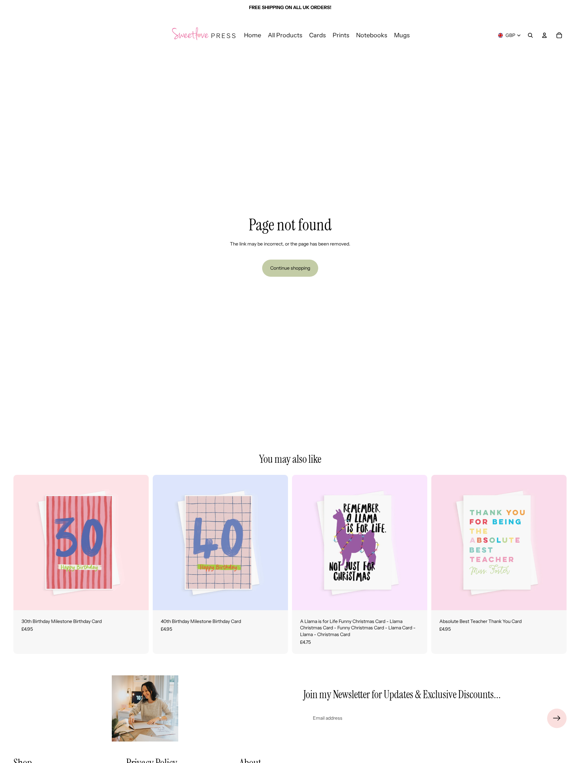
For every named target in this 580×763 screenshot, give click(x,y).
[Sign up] (557, 718)
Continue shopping (290, 268)
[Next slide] (139, 542)
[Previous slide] (23, 542)
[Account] (544, 35)
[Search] (530, 35)
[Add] (138, 600)
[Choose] (417, 600)
